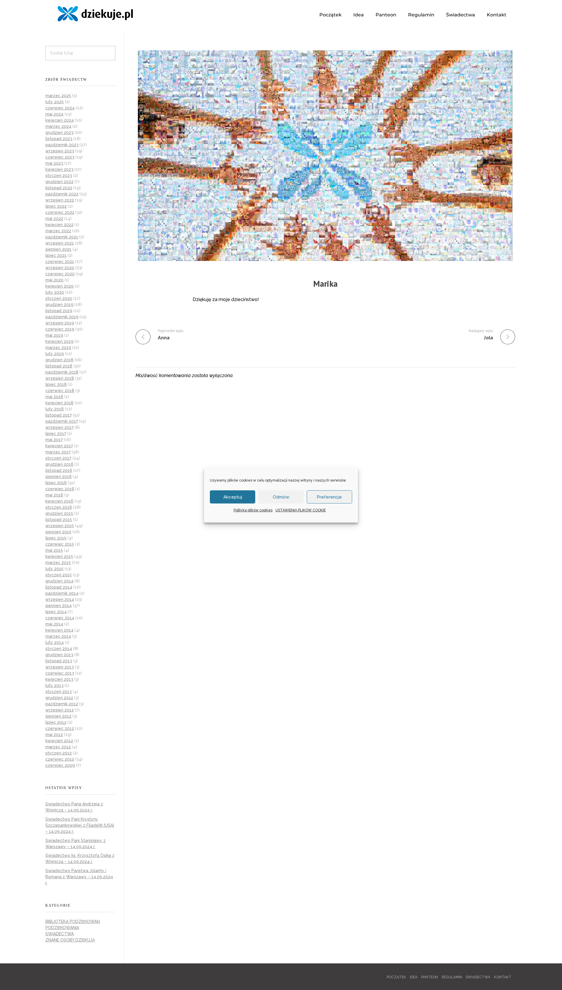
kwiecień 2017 (59, 446)
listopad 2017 (58, 415)
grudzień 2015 (59, 513)
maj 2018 (54, 396)
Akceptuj (232, 497)
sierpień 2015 (58, 532)
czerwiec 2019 (59, 329)
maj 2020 (54, 280)
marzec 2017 (58, 452)
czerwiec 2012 (59, 728)
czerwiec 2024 (60, 108)
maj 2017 (54, 439)
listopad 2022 (58, 187)
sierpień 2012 (58, 716)
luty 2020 (54, 292)
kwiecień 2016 (59, 501)
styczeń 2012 (58, 753)
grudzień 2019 (59, 304)
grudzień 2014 (59, 581)
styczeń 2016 (58, 507)
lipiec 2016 (56, 482)
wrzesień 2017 (59, 427)
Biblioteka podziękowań (72, 921)
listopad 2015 (58, 519)
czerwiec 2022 (59, 212)
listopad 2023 (58, 138)
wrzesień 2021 (59, 243)
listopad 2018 (58, 366)
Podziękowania (62, 927)
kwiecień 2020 (59, 286)
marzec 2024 (58, 126)
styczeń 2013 (58, 691)
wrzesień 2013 (59, 667)
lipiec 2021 (55, 255)
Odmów (281, 497)
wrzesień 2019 (59, 323)
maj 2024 (54, 114)
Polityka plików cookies (253, 510)
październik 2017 (61, 421)
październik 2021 (61, 237)
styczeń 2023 (58, 175)
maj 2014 (54, 624)
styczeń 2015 (58, 575)
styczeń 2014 (58, 648)
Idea (358, 15)
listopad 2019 (58, 310)
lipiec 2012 (55, 722)
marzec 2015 (58, 562)
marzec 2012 (58, 747)
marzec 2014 (58, 636)
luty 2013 (54, 685)
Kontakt (496, 15)
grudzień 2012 (59, 697)
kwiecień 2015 (59, 556)
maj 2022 (54, 218)
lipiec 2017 (55, 433)
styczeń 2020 (58, 298)
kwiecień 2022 (59, 224)
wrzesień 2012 (59, 710)
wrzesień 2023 (59, 151)
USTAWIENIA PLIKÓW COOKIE (300, 510)
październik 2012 (61, 704)
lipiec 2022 (56, 206)
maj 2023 (54, 163)
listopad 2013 (58, 661)
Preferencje (329, 497)
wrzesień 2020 (59, 267)
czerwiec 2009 (60, 765)
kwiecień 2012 (59, 740)
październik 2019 (61, 316)
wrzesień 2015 (59, 525)
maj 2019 (54, 335)
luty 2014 (54, 642)
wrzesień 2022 (59, 200)
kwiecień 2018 (59, 403)
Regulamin (421, 15)
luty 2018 (54, 409)
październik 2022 (61, 194)
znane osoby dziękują (70, 940)
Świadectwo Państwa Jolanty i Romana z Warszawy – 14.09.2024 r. (79, 876)
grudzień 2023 (59, 132)
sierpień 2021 (58, 249)
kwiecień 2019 (59, 341)
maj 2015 (54, 550)
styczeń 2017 (58, 458)
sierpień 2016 (58, 476)
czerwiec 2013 (59, 673)
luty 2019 (54, 353)
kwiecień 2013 (59, 679)
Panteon (386, 15)
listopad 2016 (58, 470)
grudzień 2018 (59, 360)
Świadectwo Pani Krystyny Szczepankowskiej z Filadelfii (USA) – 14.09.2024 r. (79, 825)
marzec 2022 (58, 230)
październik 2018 (61, 372)
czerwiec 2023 (59, 157)
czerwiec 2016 (59, 489)
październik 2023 (61, 144)
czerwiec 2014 (59, 618)
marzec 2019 (58, 347)
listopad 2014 (58, 587)
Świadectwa (460, 15)
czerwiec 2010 (59, 759)
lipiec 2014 (56, 611)
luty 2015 (54, 568)
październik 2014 (61, 593)
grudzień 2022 (59, 181)
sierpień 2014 (58, 605)
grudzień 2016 (59, 464)
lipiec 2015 (55, 538)
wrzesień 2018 (59, 378)
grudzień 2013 (59, 654)
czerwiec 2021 (59, 261)
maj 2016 (54, 495)
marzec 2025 (58, 95)
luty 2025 (54, 101)
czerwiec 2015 (59, 544)
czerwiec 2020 (60, 273)
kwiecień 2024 (59, 120)
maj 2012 (54, 734)
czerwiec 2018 (59, 390)
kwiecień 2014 (59, 630)
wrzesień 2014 (59, 599)
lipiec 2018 (56, 384)
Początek (330, 15)
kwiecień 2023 (59, 169)
